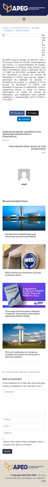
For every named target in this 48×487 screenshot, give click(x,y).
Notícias (9, 30)
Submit (7, 451)
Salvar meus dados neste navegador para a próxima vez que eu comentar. (23, 443)
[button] (24, 19)
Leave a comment (22, 30)
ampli (37, 28)
